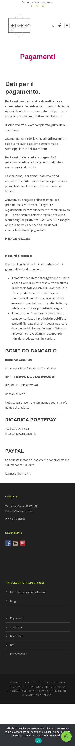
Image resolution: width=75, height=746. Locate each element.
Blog (13, 601)
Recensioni (16, 636)
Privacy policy (18, 653)
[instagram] (43, 6)
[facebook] (31, 6)
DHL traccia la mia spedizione (27, 592)
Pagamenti (16, 618)
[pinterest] (37, 6)
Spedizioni (16, 627)
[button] (66, 736)
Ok (38, 740)
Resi (12, 645)
